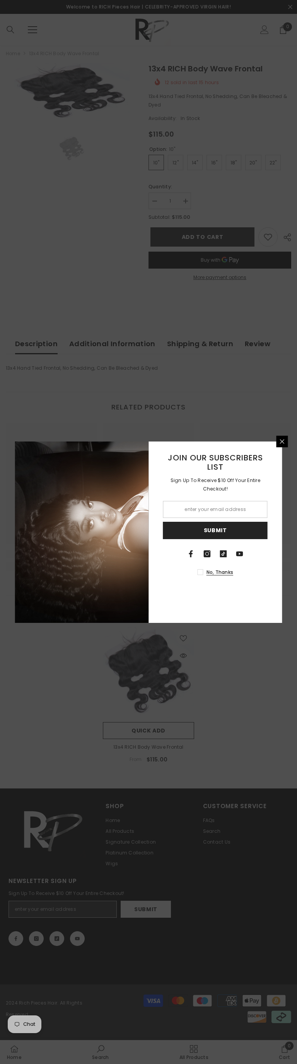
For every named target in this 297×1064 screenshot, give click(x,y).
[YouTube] (240, 554)
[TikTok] (223, 554)
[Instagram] (207, 554)
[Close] (282, 441)
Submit (215, 530)
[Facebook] (191, 554)
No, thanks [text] (220, 572)
